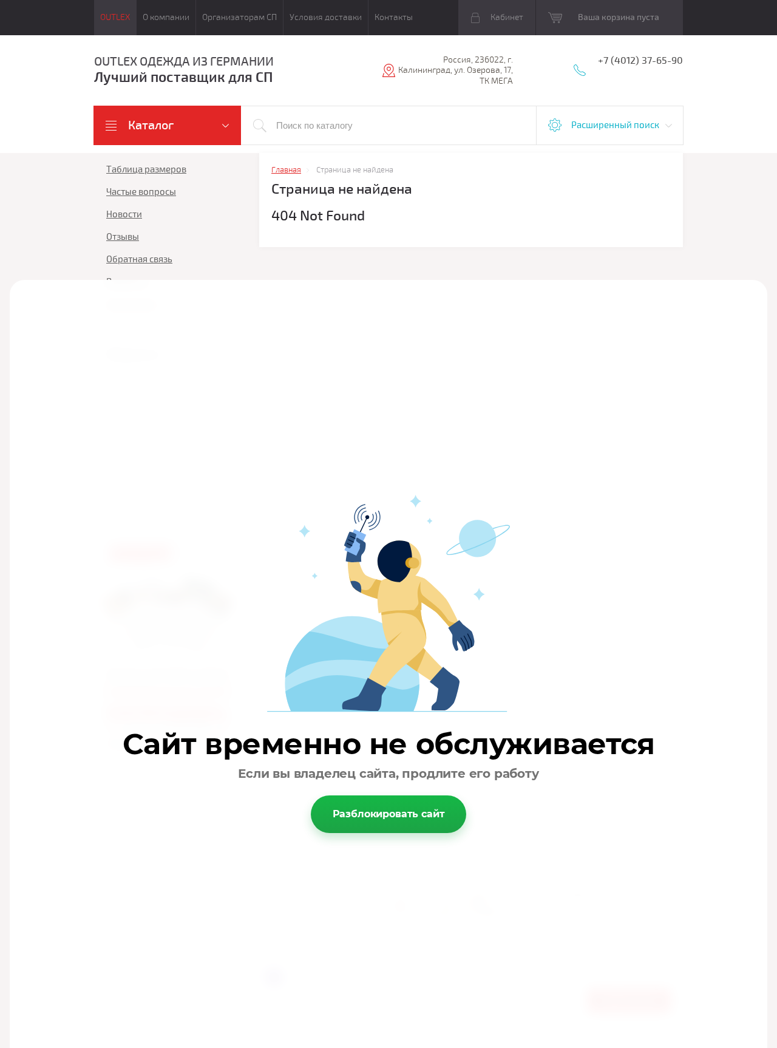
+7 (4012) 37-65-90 (640, 61)
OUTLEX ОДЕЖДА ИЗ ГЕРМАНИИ (184, 61)
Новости (124, 214)
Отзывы (122, 236)
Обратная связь (139, 259)
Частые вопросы (141, 191)
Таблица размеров (146, 169)
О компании (166, 17)
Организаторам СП (239, 17)
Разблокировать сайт (389, 814)
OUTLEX (115, 17)
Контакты (394, 17)
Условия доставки (326, 17)
